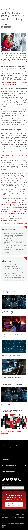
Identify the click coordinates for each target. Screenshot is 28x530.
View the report (5, 404)
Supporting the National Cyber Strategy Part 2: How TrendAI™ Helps (14, 272)
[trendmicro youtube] (19, 479)
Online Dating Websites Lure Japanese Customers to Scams (13, 243)
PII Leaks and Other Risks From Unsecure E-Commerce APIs (14, 239)
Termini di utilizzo (19, 517)
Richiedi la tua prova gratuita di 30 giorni (12, 504)
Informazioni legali (19, 514)
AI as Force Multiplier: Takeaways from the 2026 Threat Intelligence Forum (14, 265)
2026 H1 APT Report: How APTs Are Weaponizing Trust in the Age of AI (12, 269)
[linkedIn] (10, 27)
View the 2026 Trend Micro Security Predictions (11, 432)
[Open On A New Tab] (11, 479)
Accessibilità (5, 517)
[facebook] (5, 27)
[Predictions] (14, 421)
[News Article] (2, 27)
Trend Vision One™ (9, 446)
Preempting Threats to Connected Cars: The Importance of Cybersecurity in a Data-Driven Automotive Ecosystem (14, 235)
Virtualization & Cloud (14, 223)
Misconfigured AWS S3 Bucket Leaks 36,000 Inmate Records (14, 83)
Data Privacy (23, 223)
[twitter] (7, 27)
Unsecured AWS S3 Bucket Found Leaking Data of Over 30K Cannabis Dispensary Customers (14, 251)
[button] (13, 488)
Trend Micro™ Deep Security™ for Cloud (14, 212)
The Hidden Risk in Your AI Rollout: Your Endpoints (13, 278)
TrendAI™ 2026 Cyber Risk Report (12, 275)
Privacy (3, 514)
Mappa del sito (5, 520)
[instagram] (15, 479)
